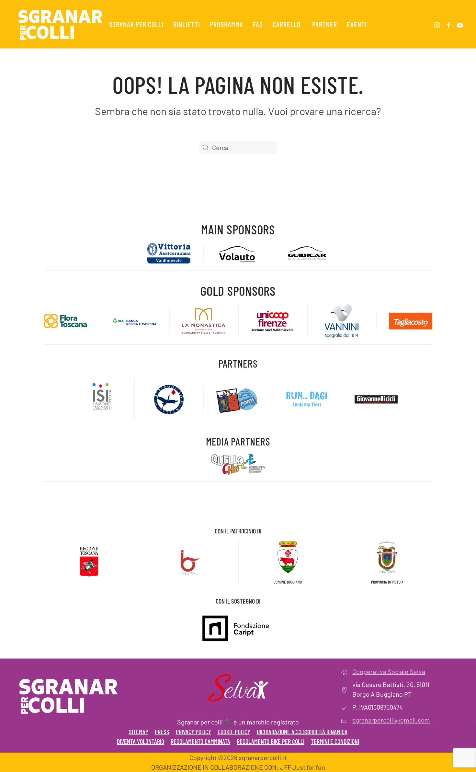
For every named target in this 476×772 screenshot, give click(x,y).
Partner (324, 24)
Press (162, 731)
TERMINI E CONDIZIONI (335, 741)
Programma (226, 24)
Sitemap (138, 731)
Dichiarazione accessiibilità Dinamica (302, 731)
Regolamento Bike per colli (270, 741)
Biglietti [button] (186, 24)
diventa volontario (140, 741)
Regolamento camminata (200, 741)
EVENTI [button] (357, 24)
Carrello (286, 24)
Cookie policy (234, 731)
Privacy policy (193, 731)
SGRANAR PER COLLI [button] (136, 24)
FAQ (258, 24)
